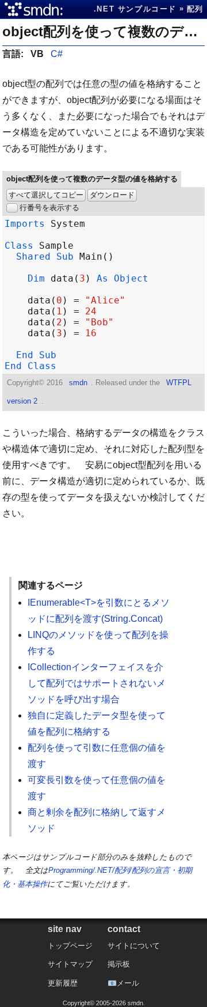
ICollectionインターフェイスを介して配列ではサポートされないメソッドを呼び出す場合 (97, 683)
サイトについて (134, 945)
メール (128, 983)
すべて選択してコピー (46, 195)
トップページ (70, 945)
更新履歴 (63, 983)
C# (57, 54)
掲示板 (119, 964)
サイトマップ (70, 964)
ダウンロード (112, 195)
